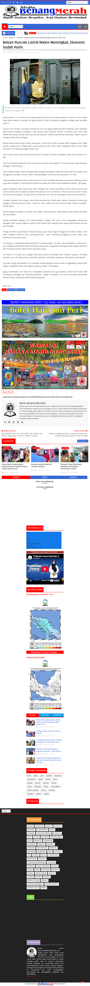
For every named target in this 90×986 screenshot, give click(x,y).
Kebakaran (48, 840)
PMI (29, 855)
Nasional (16, 33)
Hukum (36, 837)
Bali (42, 776)
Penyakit (42, 859)
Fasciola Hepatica (44, 833)
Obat (50, 851)
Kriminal (50, 844)
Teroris (52, 873)
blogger (16, 477)
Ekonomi (12, 38)
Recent (32, 715)
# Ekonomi (11, 290)
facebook (73, 477)
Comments (57, 715)
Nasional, (37, 52)
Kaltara (46, 783)
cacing (30, 877)
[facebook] (13, 2)
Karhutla (37, 840)
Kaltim (53, 783)
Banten (49, 776)
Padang (36, 855)
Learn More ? (31, 976)
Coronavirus (42, 830)
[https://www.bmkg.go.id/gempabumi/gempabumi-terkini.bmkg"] (45, 624)
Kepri (29, 787)
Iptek (30, 840)
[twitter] (17, 2)
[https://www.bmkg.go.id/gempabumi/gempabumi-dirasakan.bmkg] (45, 685)
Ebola (52, 830)
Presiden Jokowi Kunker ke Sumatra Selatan (41, 465)
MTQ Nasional (42, 848)
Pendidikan (32, 859)
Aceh (29, 776)
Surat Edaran (41, 873)
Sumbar (30, 794)
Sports (30, 873)
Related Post (9, 441)
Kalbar (30, 783)
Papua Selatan (32, 790)
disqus (44, 477)
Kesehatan (32, 844)
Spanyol (55, 869)
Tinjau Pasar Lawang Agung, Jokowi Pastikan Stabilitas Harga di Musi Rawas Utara (49, 33)
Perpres (31, 866)
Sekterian (46, 869)
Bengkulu (58, 776)
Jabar (41, 779)
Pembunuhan (53, 855)
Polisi (30, 869)
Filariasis (57, 833)
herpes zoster (33, 880)
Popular (45, 715)
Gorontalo (31, 779)
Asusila (49, 826)
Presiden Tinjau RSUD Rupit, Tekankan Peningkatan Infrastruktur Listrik (71, 466)
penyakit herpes (51, 884)
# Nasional (20, 290)
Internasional (56, 837)
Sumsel (38, 794)
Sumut (46, 794)
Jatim (55, 779)
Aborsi (30, 826)
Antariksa (39, 826)
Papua (46, 787)
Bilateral (57, 826)
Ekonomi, (31, 52)
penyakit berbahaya (35, 884)
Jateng (47, 779)
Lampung (37, 787)
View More (83, 441)
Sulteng (52, 790)
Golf (29, 837)
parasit (44, 880)
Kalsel (37, 783)
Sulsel (43, 790)
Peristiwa (51, 862)
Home (5, 38)
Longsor (31, 848)
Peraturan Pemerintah (36, 862)
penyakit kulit (33, 888)
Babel (36, 776)
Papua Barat (55, 787)
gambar (47, 877)
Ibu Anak (45, 837)
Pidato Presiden (43, 866)
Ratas (37, 869)
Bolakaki (31, 830)
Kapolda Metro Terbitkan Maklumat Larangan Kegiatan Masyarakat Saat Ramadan (48, 760)
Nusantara (41, 851)
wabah (43, 888)
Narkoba (53, 848)
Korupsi (41, 844)
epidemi (38, 877)
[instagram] (21, 2)
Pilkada (55, 866)
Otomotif (57, 851)
